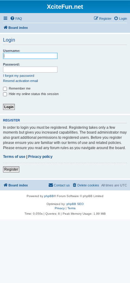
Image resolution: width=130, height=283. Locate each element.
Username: (11, 51)
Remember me (19, 88)
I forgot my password (18, 75)
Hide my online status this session (33, 94)
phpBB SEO (75, 204)
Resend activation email (20, 81)
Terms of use (14, 157)
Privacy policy (40, 157)
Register (11, 169)
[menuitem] (16, 18)
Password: (11, 64)
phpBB (49, 196)
